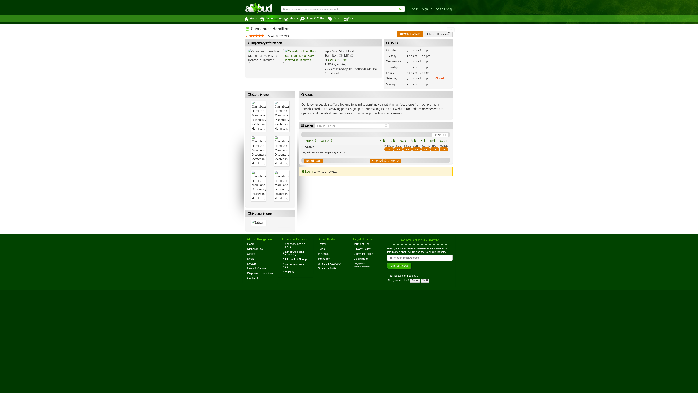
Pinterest (323, 253)
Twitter (322, 244)
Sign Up (427, 9)
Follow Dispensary (438, 34)
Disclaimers (361, 258)
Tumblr (322, 248)
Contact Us (254, 278)
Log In (414, 9)
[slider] (256, 35)
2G (401, 140)
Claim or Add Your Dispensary (293, 253)
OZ (442, 140)
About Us (288, 272)
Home (254, 18)
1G (391, 140)
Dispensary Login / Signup (294, 245)
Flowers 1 (439, 135)
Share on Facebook (329, 263)
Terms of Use (362, 244)
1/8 (412, 140)
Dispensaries (273, 18)
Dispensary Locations (260, 273)
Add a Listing (444, 9)
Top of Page (313, 161)
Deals (337, 18)
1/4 (422, 140)
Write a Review (411, 34)
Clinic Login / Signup (295, 259)
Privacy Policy (362, 248)
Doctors (353, 18)
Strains (293, 18)
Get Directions (337, 60)
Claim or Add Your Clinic (293, 266)
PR (381, 140)
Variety (325, 140)
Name (309, 140)
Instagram (324, 258)
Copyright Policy (363, 253)
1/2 (432, 140)
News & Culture (316, 18)
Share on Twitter (327, 268)
